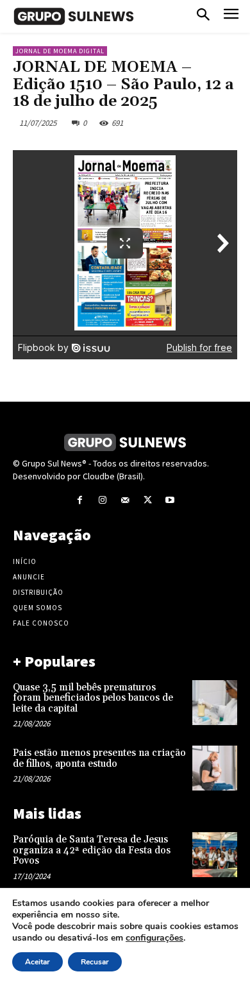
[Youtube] (170, 500)
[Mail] (125, 500)
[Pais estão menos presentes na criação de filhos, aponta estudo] (214, 768)
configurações (154, 938)
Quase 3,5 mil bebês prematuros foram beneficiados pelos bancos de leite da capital (93, 698)
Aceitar (37, 962)
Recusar (95, 962)
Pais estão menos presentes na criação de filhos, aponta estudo (99, 758)
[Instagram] (102, 500)
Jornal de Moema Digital (59, 51)
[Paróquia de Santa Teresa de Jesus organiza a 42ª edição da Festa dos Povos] (214, 854)
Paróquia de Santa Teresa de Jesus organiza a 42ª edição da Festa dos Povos (92, 850)
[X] (148, 500)
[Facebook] (80, 500)
